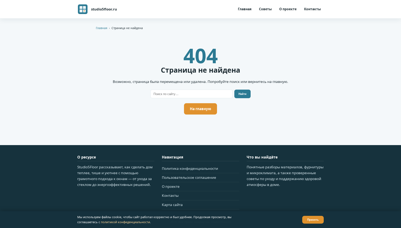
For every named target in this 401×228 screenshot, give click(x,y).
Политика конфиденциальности (190, 168)
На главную (200, 108)
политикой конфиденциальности (125, 222)
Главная (244, 9)
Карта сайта (172, 204)
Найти (242, 93)
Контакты (312, 9)
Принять (313, 219)
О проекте (288, 9)
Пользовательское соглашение (189, 177)
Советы (265, 9)
